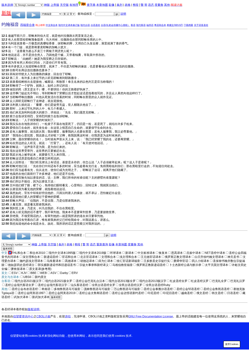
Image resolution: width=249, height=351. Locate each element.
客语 (133, 25)
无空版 (64, 4)
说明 (123, 13)
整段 (136, 4)
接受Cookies (231, 344)
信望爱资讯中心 (23, 316)
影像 (111, 4)
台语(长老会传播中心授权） (115, 25)
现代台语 (85, 25)
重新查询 (102, 244)
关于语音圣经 (201, 25)
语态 (151, 4)
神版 (47, 4)
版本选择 (7, 4)
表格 (128, 4)
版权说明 (33, 309)
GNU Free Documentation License (150, 316)
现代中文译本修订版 (69, 25)
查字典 (91, 4)
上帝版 (54, 4)
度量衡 (159, 4)
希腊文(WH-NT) (175, 25)
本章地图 (102, 4)
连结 (68, 316)
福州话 (149, 25)
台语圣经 (95, 25)
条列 (119, 4)
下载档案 (188, 25)
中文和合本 (52, 25)
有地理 (73, 4)
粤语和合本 (160, 25)
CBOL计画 (43, 316)
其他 (167, 4)
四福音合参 (27, 24)
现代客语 (141, 25)
